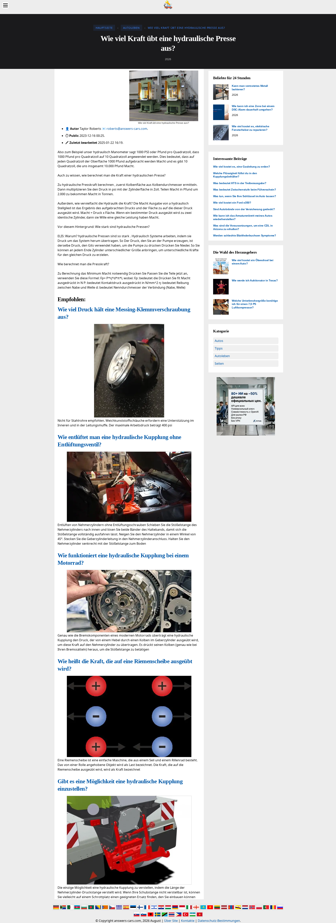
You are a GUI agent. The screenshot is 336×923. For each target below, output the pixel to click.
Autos (219, 341)
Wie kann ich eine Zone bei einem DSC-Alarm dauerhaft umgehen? (253, 108)
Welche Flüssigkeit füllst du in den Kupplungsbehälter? (235, 175)
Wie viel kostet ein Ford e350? (232, 202)
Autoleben (222, 356)
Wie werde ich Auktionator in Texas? (255, 280)
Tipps (219, 348)
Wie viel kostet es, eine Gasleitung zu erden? (241, 166)
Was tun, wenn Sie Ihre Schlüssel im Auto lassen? (244, 196)
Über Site (171, 921)
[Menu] (5, 5)
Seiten (219, 363)
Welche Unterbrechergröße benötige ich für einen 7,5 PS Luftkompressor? (255, 304)
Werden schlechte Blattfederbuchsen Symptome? (244, 235)
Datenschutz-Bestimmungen (219, 921)
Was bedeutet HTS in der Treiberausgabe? (239, 183)
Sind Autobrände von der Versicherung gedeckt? (244, 209)
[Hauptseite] (168, 4)
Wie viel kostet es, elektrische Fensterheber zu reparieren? (250, 128)
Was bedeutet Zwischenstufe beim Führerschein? (244, 189)
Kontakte (187, 921)
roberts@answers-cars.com (127, 128)
